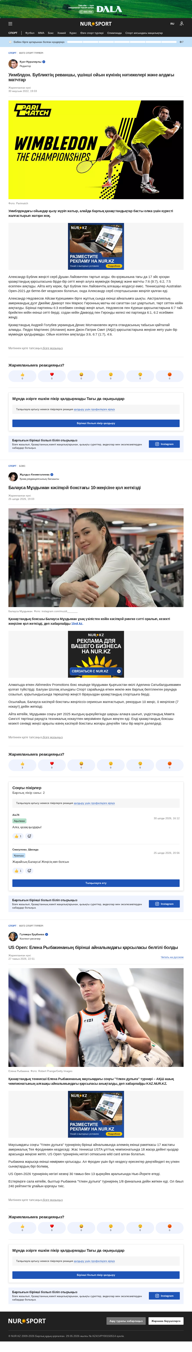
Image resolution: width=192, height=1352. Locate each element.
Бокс (51, 32)
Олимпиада (114, 32)
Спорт (12, 32)
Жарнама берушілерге (166, 1320)
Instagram (167, 444)
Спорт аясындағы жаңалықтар (144, 32)
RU (172, 23)
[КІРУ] (181, 23)
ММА (41, 32)
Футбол (29, 32)
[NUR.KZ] (96, 23)
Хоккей (61, 32)
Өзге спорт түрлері (92, 32)
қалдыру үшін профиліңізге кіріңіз (94, 409)
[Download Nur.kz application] (96, 9)
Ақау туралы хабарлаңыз (126, 1320)
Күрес (73, 32)
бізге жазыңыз (53, 348)
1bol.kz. (77, 624)
